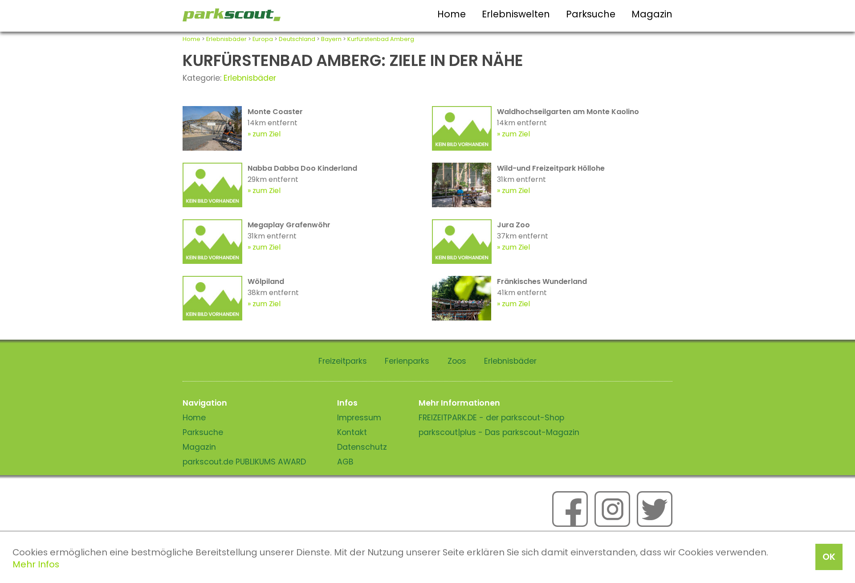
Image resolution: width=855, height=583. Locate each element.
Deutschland (297, 39)
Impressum (359, 417)
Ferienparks (407, 361)
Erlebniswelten (516, 14)
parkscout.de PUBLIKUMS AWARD (244, 461)
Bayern (331, 39)
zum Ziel (266, 134)
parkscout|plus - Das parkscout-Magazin (499, 432)
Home (451, 14)
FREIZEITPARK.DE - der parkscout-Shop (491, 417)
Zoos (457, 361)
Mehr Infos (35, 564)
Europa (262, 39)
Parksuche (590, 14)
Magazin (651, 14)
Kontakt (352, 432)
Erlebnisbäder (226, 39)
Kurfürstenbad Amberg (380, 39)
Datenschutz (362, 447)
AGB (345, 461)
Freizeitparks (342, 361)
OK (828, 556)
